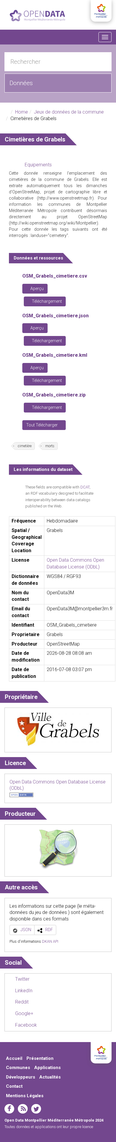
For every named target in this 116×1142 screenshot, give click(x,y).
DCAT (85, 487)
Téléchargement (46, 301)
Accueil (14, 1058)
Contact (14, 1086)
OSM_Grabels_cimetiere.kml (54, 355)
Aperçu (36, 288)
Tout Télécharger (42, 425)
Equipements (38, 165)
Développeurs (20, 1077)
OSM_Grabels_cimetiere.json (55, 315)
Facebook (25, 1025)
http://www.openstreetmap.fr (65, 198)
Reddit (21, 1002)
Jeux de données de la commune (69, 112)
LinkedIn (23, 990)
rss (23, 1109)
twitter (36, 1109)
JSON (26, 929)
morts (49, 446)
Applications (47, 1067)
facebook (9, 1109)
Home (21, 112)
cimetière (25, 446)
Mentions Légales (24, 1095)
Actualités (50, 1077)
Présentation (40, 1058)
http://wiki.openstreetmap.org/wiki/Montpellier (53, 223)
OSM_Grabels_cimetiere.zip (54, 395)
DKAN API (50, 941)
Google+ (23, 1013)
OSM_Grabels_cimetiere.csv (54, 276)
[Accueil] (37, 15)
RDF (49, 929)
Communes (18, 1067)
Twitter (21, 979)
